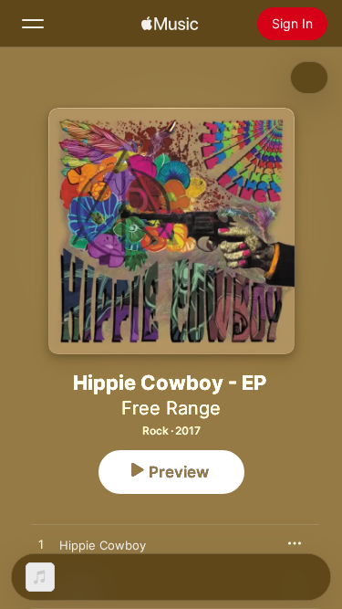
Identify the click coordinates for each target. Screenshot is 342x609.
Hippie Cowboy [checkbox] (102, 545)
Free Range (171, 408)
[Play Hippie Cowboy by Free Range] (41, 545)
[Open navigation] (33, 24)
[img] (169, 24)
